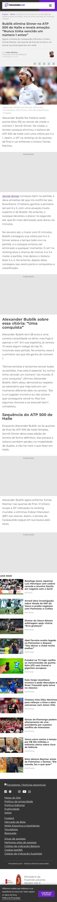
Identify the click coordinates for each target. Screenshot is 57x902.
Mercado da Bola (15, 822)
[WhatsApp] (29, 791)
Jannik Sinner (10, 196)
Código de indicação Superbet (23, 853)
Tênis (12, 14)
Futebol (9, 818)
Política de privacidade (18, 801)
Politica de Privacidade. (11, 898)
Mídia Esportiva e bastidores (22, 825)
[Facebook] (5, 791)
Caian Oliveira (12, 52)
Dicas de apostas (15, 838)
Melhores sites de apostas (20, 842)
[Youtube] (24, 791)
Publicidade (11, 809)
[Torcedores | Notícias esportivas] (14, 5)
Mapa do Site (12, 797)
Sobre (8, 812)
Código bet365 (13, 849)
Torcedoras (11, 829)
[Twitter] (10, 791)
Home (5, 14)
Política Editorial (14, 805)
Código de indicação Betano (22, 846)
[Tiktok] (14, 792)
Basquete (10, 833)
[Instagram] (19, 791)
